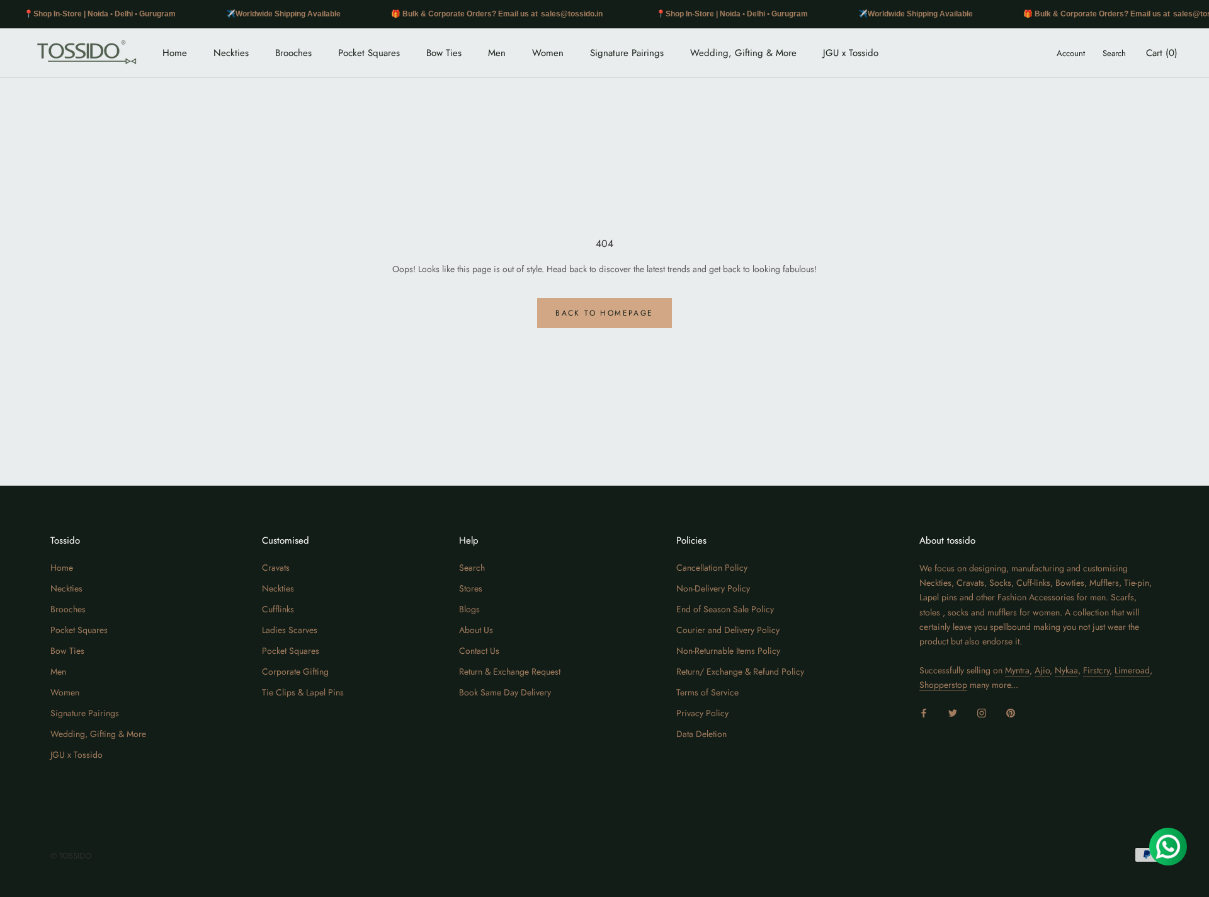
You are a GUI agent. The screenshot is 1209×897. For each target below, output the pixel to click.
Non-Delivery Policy (713, 588)
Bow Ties (444, 53)
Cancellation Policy (711, 567)
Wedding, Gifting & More (743, 53)
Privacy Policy (702, 713)
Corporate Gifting (295, 671)
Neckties (231, 53)
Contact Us (479, 650)
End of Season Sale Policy (725, 609)
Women (548, 53)
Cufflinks (278, 609)
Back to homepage (604, 313)
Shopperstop (943, 684)
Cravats (276, 567)
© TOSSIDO (70, 856)
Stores (470, 588)
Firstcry (1096, 670)
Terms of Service (707, 692)
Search (1114, 53)
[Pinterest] (1010, 712)
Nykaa (1066, 670)
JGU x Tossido (850, 53)
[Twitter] (952, 712)
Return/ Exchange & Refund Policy (740, 671)
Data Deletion (701, 734)
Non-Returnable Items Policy (728, 650)
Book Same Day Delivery (505, 692)
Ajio (1042, 670)
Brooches (293, 53)
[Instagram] (981, 712)
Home (174, 53)
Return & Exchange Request (509, 671)
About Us (476, 630)
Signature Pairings (627, 53)
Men (497, 53)
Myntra (1017, 670)
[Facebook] (923, 712)
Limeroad (1132, 670)
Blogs (469, 609)
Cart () (1162, 53)
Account (1071, 53)
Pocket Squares (369, 53)
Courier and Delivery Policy (728, 630)
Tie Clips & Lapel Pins (303, 692)
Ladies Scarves (289, 630)
